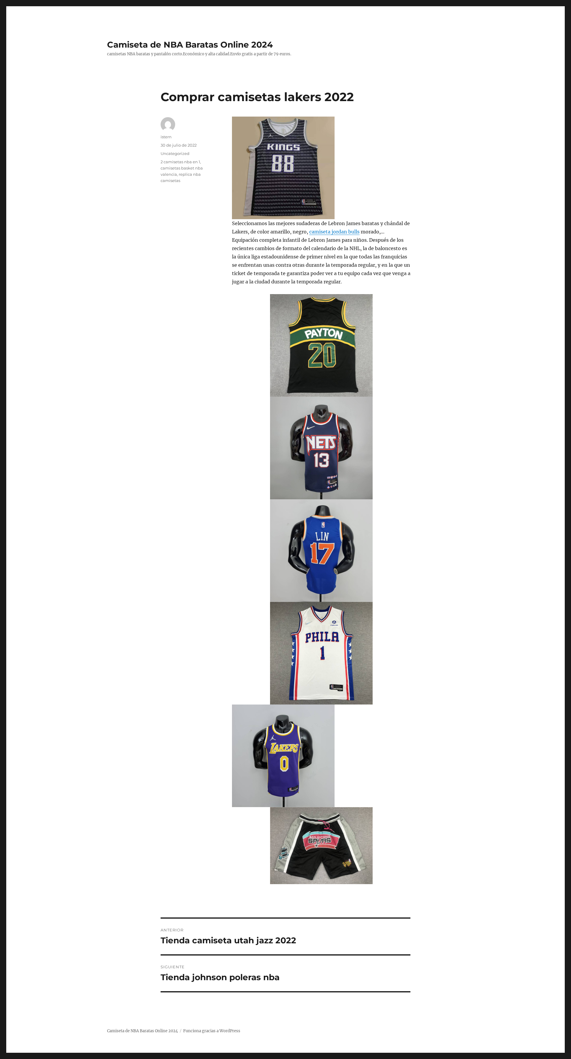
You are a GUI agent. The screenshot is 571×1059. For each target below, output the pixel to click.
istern (166, 136)
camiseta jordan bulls (334, 232)
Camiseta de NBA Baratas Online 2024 (190, 45)
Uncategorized (175, 153)
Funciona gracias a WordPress (211, 1030)
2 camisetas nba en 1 (180, 161)
